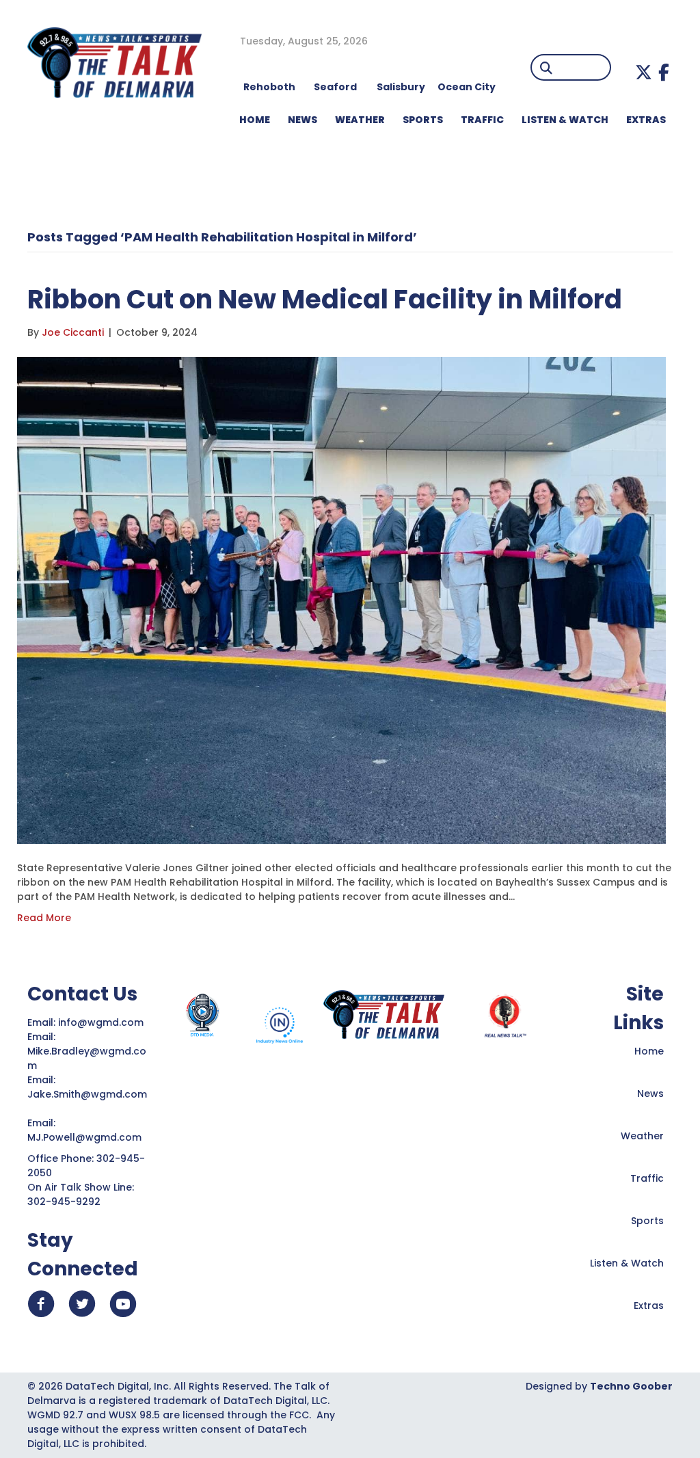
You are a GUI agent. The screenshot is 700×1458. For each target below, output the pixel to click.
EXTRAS (646, 120)
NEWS (302, 120)
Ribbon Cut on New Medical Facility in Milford (324, 299)
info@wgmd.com (102, 1022)
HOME (254, 120)
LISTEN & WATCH (565, 120)
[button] (643, 72)
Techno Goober (631, 1386)
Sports (423, 120)
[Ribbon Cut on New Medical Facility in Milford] (341, 600)
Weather (642, 1136)
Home (649, 1051)
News (650, 1093)
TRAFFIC (482, 120)
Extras (649, 1305)
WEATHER (360, 120)
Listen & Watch (627, 1263)
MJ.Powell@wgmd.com (87, 1137)
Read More (44, 918)
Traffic (647, 1178)
